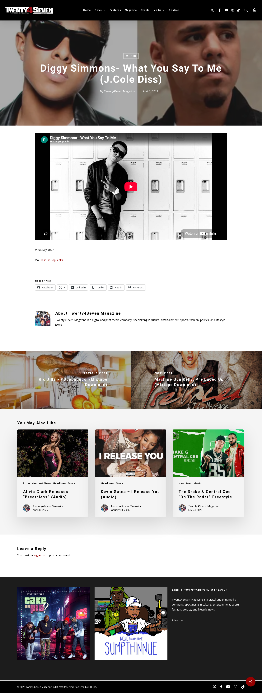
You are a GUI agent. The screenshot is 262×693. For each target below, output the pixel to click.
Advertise (177, 620)
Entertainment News (37, 483)
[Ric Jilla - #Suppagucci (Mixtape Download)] (65, 380)
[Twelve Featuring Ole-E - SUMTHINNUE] (131, 661)
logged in (39, 555)
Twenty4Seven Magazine (119, 91)
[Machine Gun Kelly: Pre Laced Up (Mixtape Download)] (196, 380)
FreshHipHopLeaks (51, 260)
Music (131, 56)
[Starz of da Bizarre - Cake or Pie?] (53, 661)
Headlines (59, 483)
